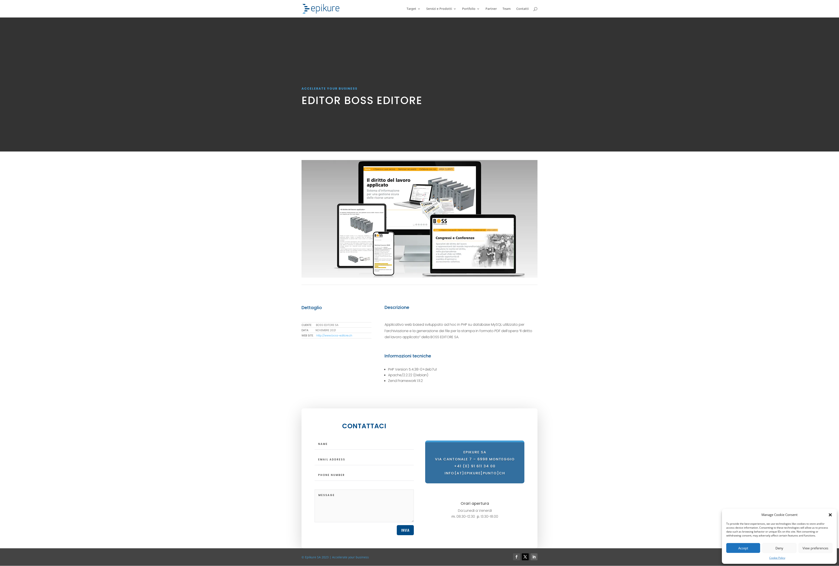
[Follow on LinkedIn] (533, 556)
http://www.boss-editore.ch (334, 335)
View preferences (815, 548)
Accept (743, 548)
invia (405, 530)
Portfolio (468, 9)
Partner (491, 9)
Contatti (522, 9)
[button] (830, 515)
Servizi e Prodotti (439, 9)
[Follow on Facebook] (516, 556)
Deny (779, 548)
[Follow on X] (525, 556)
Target (411, 9)
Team (507, 9)
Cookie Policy (777, 558)
